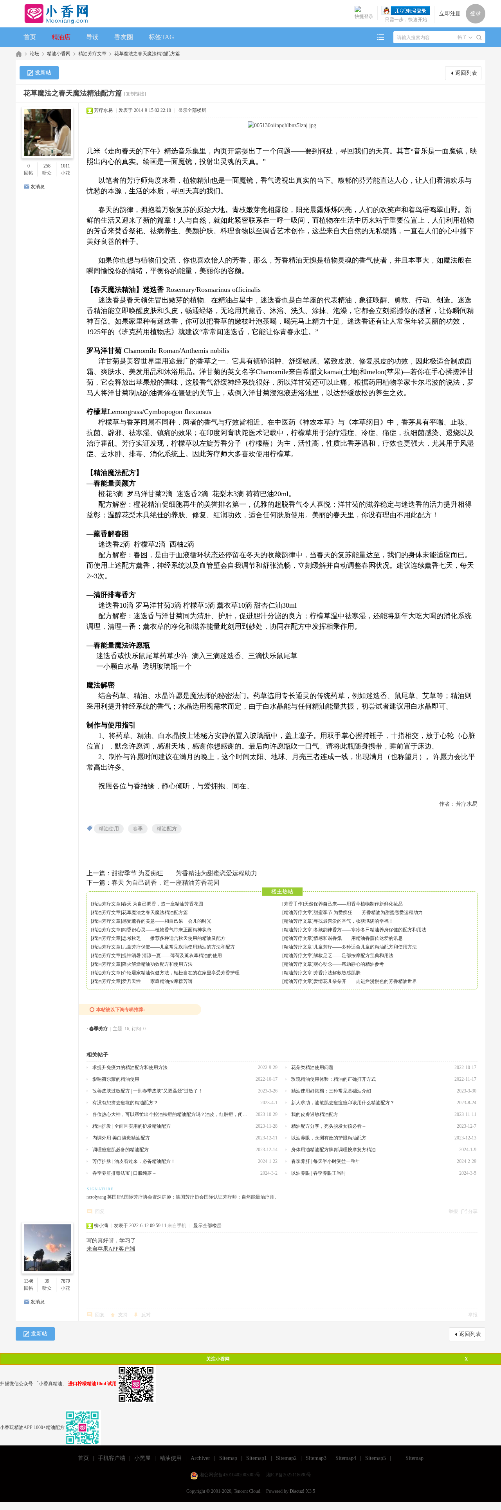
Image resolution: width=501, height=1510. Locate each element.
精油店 (61, 37)
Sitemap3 (316, 1458)
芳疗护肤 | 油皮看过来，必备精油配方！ (133, 1161)
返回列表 (466, 73)
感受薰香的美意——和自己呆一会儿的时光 (166, 921)
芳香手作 (293, 904)
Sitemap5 (375, 1458)
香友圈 (123, 37)
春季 (138, 828)
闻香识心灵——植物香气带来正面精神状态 (166, 929)
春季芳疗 (98, 1028)
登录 (475, 13)
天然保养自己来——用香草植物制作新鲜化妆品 (353, 904)
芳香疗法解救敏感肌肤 (337, 972)
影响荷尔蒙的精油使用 (115, 1079)
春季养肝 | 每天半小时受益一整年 (325, 1161)
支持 (123, 1314)
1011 (65, 166)
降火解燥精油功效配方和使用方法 (157, 964)
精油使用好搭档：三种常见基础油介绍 (331, 1091)
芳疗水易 (103, 110)
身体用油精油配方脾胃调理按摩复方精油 (333, 1149)
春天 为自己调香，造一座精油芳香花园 (166, 882)
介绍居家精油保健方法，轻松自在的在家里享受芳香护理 (181, 972)
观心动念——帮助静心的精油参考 (349, 964)
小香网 (19, 53)
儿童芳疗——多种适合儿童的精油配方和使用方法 (365, 947)
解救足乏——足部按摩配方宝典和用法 (353, 955)
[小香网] (53, 13)
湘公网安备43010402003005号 (229, 1475)
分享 (473, 1211)
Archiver (200, 1458)
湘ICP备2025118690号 (288, 1475)
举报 (453, 1211)
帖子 (462, 37)
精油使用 (109, 828)
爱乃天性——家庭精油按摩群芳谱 (157, 981)
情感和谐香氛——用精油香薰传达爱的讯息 (358, 938)
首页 (29, 37)
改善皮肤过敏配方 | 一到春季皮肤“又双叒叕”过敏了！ (147, 1091)
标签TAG (161, 37)
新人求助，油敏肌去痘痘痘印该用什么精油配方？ (343, 1102)
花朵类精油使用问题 (312, 1067)
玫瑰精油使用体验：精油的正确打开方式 (333, 1079)
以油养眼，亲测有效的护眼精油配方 (328, 1138)
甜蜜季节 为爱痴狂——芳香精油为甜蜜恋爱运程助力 (184, 873)
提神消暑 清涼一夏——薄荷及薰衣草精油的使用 (172, 955)
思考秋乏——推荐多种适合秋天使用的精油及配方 (173, 938)
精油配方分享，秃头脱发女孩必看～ (328, 1126)
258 (46, 166)
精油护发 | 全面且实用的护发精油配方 (131, 1126)
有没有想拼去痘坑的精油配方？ (125, 1102)
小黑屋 (142, 1458)
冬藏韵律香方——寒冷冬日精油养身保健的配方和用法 (370, 929)
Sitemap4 (345, 1458)
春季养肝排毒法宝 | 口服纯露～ (124, 1173)
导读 (92, 37)
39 (47, 1281)
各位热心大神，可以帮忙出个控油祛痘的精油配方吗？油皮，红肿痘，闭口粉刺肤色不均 (171, 1114)
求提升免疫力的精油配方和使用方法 (130, 1067)
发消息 (38, 186)
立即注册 (450, 13)
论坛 (34, 53)
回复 (100, 1211)
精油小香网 (58, 53)
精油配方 (167, 828)
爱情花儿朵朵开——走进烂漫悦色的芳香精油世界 (365, 981)
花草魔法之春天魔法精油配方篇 (147, 53)
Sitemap (228, 1458)
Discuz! (297, 1491)
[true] (479, 37)
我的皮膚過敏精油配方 (314, 1114)
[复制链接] (135, 94)
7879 (65, 1281)
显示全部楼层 (192, 110)
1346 (28, 1281)
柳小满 (101, 1225)
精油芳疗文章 (92, 53)
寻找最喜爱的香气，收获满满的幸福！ (353, 921)
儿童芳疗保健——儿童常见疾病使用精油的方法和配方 (178, 947)
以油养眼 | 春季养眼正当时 (318, 1173)
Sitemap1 (256, 1458)
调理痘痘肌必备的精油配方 (120, 1149)
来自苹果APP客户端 (111, 1249)
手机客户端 (111, 1458)
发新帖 (43, 73)
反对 (146, 1314)
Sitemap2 (286, 1458)
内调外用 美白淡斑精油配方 (121, 1138)
